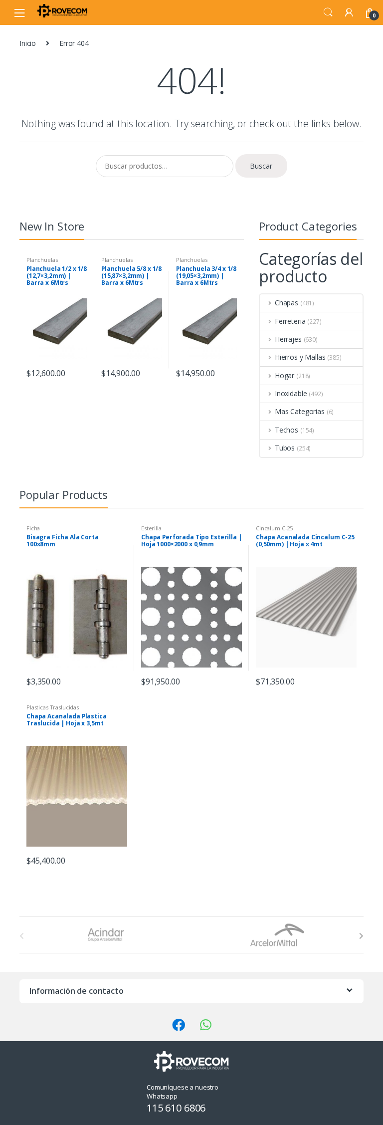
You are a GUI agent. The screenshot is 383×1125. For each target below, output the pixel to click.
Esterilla (151, 528)
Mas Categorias (300, 411)
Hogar (284, 375)
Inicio (27, 43)
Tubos (285, 447)
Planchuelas (41, 259)
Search (328, 12)
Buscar (261, 166)
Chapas (286, 302)
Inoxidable (291, 393)
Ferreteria (290, 321)
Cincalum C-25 (274, 528)
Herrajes (288, 339)
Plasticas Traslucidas (52, 707)
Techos (286, 430)
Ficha (33, 528)
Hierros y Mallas (300, 357)
